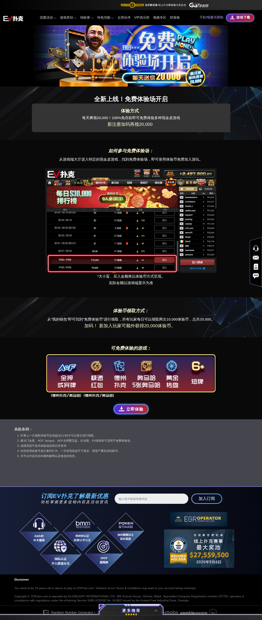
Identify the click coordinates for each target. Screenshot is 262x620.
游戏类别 (67, 17)
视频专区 (159, 17)
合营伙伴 (124, 17)
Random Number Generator (72, 612)
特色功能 (104, 17)
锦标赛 (85, 17)
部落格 (175, 17)
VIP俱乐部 (141, 17)
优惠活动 (47, 17)
